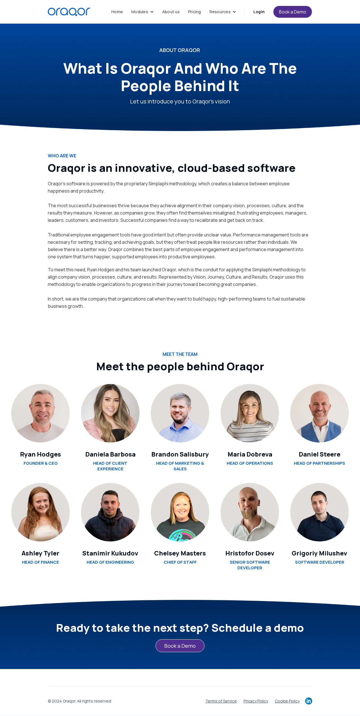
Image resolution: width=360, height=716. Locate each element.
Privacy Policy (256, 701)
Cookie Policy (287, 701)
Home (117, 11)
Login (259, 11)
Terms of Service (221, 701)
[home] (69, 12)
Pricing (194, 11)
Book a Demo (292, 12)
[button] (143, 12)
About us (171, 11)
